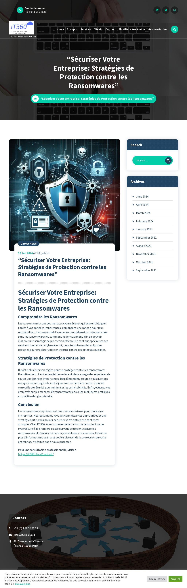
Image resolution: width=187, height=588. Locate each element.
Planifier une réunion (132, 29)
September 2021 (146, 270)
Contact (110, 29)
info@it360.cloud (24, 535)
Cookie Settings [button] (157, 579)
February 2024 (144, 221)
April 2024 (142, 204)
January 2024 (144, 229)
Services (86, 29)
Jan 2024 (25, 253)
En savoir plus (22, 583)
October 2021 (144, 262)
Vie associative (157, 29)
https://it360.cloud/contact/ (36, 454)
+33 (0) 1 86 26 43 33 (35, 11)
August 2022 (143, 245)
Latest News (29, 243)
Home (60, 29)
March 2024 (143, 213)
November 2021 (146, 254)
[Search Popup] (174, 29)
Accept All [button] (175, 579)
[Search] (168, 160)
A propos (72, 29)
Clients (98, 29)
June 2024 (142, 196)
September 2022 (146, 237)
